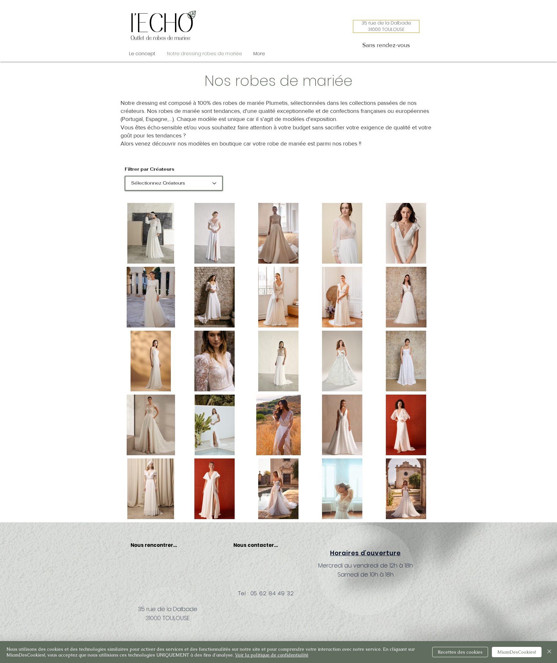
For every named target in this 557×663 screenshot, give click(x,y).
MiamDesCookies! (516, 652)
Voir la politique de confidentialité (271, 655)
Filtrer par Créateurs (149, 169)
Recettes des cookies (460, 652)
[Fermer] (549, 652)
